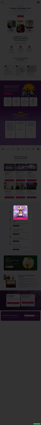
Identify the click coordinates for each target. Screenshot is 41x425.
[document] (20, 212)
